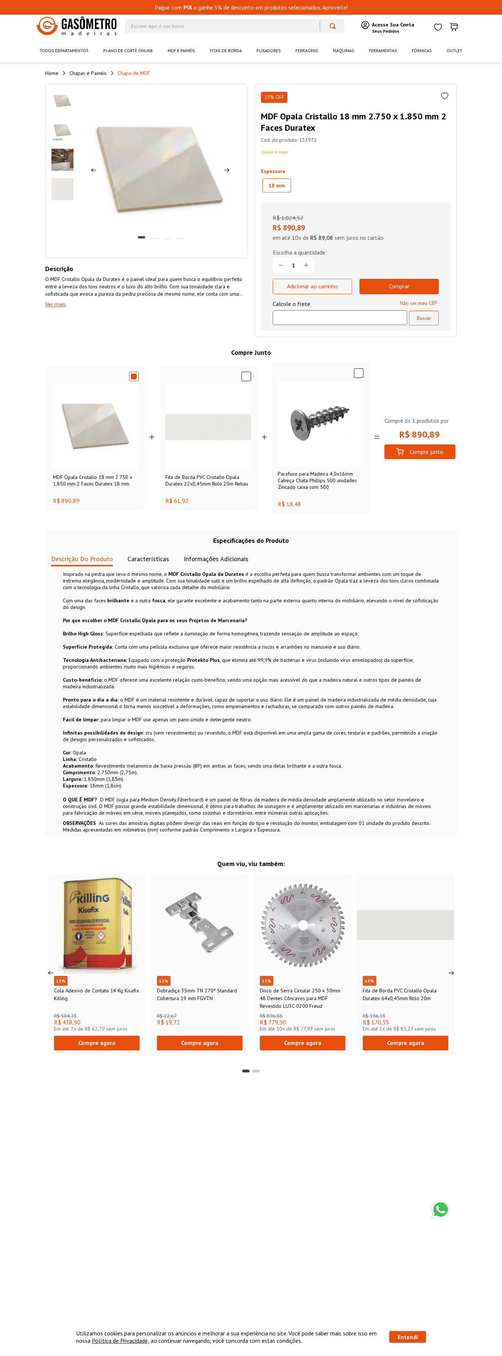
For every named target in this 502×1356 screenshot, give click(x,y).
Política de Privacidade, (120, 1340)
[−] (280, 265)
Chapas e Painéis (88, 73)
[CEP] (340, 312)
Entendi (408, 1337)
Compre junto (426, 451)
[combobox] (234, 26)
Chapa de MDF (134, 73)
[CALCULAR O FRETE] (424, 318)
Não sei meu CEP (418, 303)
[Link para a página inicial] (51, 73)
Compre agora (96, 1042)
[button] (276, 185)
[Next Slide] (451, 972)
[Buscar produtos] (329, 26)
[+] (306, 265)
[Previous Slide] (50, 972)
